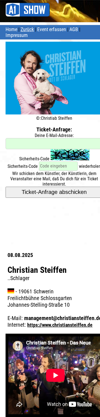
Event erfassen (51, 29)
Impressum (17, 35)
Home (11, 29)
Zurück (27, 29)
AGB (73, 29)
